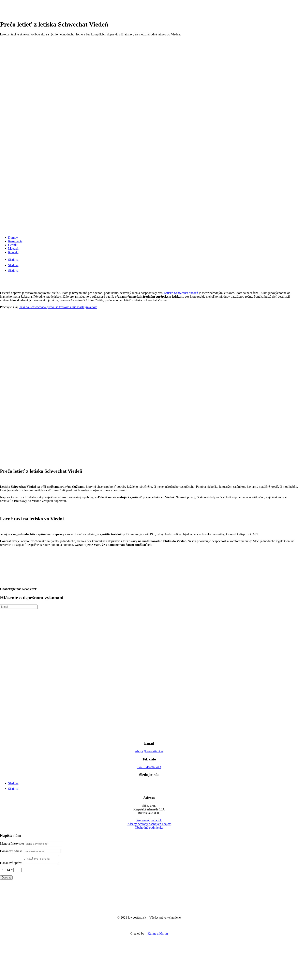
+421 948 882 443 (149, 767)
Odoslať (6, 877)
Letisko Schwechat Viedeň (181, 293)
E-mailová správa (11, 863)
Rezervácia (15, 241)
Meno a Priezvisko (12, 843)
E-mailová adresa (11, 851)
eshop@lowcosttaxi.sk (149, 751)
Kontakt (13, 252)
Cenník (12, 245)
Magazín (13, 248)
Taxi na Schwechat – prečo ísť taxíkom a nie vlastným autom (58, 307)
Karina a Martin (158, 933)
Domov (13, 237)
